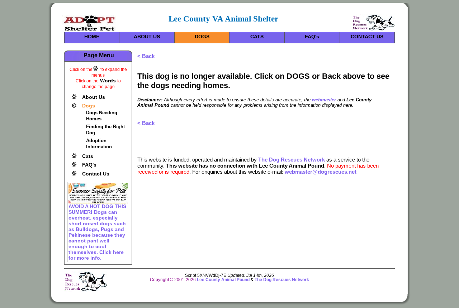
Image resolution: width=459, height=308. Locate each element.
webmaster (324, 99)
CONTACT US (367, 36)
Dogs (88, 106)
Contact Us (95, 174)
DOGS (202, 36)
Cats (87, 156)
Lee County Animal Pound (223, 280)
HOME (91, 36)
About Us (93, 97)
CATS (257, 36)
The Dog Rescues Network (291, 160)
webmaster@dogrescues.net (320, 172)
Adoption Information (99, 143)
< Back (146, 56)
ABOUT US (147, 36)
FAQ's (312, 36)
